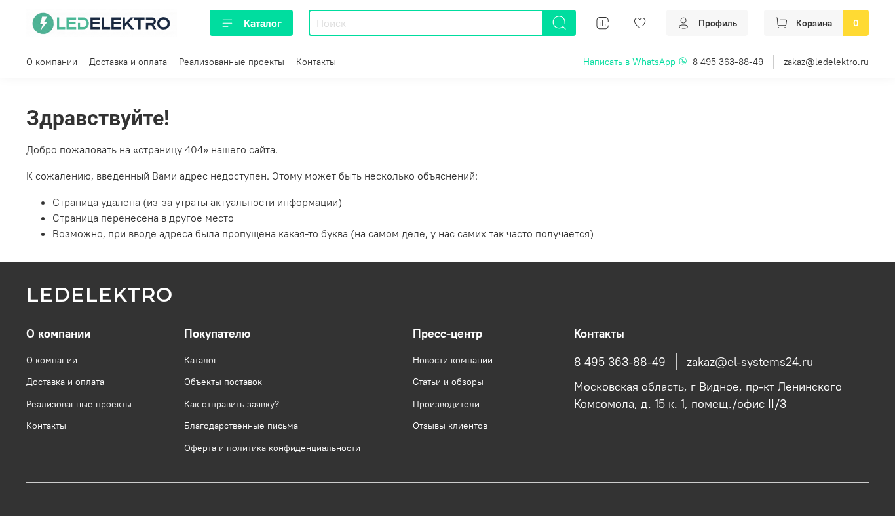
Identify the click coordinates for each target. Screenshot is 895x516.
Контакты (316, 62)
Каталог (263, 23)
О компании (51, 62)
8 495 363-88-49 (728, 62)
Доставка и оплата (128, 62)
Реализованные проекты (231, 62)
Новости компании (453, 360)
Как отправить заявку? (231, 404)
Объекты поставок (223, 381)
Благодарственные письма (241, 425)
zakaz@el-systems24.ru (750, 362)
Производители (446, 404)
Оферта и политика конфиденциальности (272, 448)
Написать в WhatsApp (630, 62)
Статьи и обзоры (448, 381)
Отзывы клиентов (450, 425)
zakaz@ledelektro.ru (826, 62)
